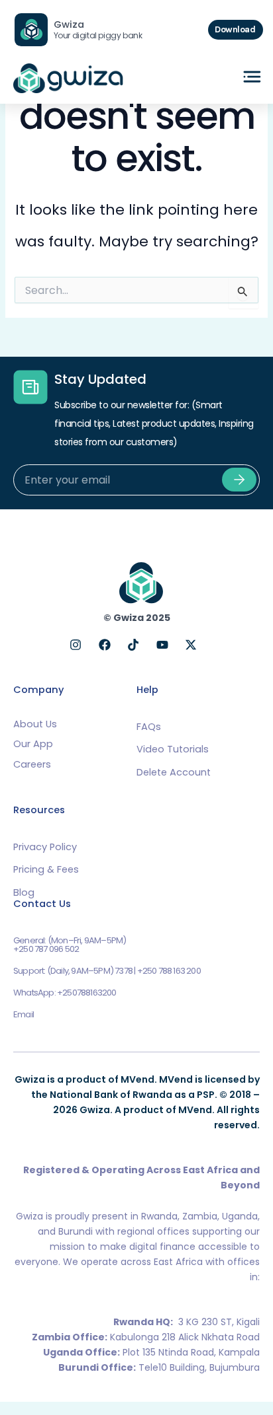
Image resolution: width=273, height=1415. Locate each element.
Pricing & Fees (46, 869)
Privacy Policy (45, 846)
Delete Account (173, 772)
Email (23, 1014)
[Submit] (239, 479)
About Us (35, 724)
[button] (252, 78)
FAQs (148, 726)
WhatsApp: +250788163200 (65, 992)
